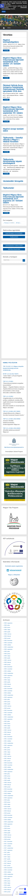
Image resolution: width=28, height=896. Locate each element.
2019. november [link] (8, 791)
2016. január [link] (7, 891)
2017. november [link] (8, 843)
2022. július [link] (7, 721)
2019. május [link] (7, 804)
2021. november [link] (8, 738)
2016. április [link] (7, 885)
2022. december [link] (8, 710)
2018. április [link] (7, 832)
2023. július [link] (7, 699)
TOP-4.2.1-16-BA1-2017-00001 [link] (11, 411)
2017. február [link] (7, 863)
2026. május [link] (7, 629)
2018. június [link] (7, 828)
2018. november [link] (8, 817)
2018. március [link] (7, 835)
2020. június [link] (7, 776)
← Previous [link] (6, 222)
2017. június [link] (7, 854)
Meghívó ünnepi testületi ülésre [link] (13, 130)
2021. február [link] (7, 758)
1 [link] (9, 222)
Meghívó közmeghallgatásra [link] (11, 41)
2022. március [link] (7, 730)
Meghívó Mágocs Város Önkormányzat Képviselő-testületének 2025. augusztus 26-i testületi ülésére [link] (13, 198)
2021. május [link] (7, 752)
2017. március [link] (7, 861)
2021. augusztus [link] (8, 745)
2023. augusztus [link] (8, 697)
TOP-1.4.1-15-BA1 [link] (8, 396)
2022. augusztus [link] (8, 719)
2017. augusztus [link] (8, 850)
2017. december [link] (8, 841)
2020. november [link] (8, 765)
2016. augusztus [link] (8, 876)
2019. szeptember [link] (8, 795)
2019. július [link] (7, 800)
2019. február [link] (7, 811)
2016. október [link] (7, 872)
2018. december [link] (8, 815)
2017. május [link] (7, 856)
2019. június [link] (7, 802)
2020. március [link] (7, 782)
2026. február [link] (7, 636)
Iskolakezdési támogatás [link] (13, 181)
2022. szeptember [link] (8, 717)
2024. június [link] (7, 677)
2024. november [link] (8, 669)
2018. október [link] (7, 819)
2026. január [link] (7, 638)
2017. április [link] (7, 859)
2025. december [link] (8, 640)
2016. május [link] (7, 883)
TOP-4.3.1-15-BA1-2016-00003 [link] (11, 428)
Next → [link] (19, 222)
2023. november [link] (8, 690)
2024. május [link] (7, 679)
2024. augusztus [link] (8, 675)
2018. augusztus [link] (8, 824)
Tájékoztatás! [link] (8, 188)
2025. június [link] (7, 653)
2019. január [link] (7, 813)
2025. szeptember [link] (8, 647)
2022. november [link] (8, 712)
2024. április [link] (7, 682)
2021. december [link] (8, 736)
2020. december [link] (8, 762)
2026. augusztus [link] (8, 623)
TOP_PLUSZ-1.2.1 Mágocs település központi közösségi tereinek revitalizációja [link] (13, 368)
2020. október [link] (7, 767)
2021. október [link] (7, 741)
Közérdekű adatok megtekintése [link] (14, 566)
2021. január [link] (7, 760)
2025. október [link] (7, 644)
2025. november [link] (8, 642)
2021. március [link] (7, 756)
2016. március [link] (7, 887)
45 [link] (16, 222)
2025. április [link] (7, 658)
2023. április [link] (7, 703)
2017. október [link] (7, 845)
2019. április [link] (7, 806)
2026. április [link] (7, 631)
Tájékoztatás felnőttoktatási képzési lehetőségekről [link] (12, 161)
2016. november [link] (8, 869)
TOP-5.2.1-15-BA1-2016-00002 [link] (11, 419)
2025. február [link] (7, 662)
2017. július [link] (7, 852)
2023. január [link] (7, 708)
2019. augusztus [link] (8, 797)
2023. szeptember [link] (8, 695)
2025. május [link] (7, 655)
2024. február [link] (7, 684)
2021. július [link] (7, 747)
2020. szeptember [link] (8, 769)
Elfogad (3, 11)
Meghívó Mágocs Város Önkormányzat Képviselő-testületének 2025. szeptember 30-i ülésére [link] (13, 110)
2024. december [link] (8, 666)
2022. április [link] (7, 727)
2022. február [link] (7, 732)
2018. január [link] (7, 839)
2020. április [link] (7, 780)
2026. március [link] (7, 634)
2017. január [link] (7, 865)
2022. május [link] (7, 725)
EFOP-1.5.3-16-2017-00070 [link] (10, 374)
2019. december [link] (8, 789)
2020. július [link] (7, 773)
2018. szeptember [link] (8, 821)
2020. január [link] (7, 786)
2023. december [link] (8, 688)
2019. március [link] (7, 808)
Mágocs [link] (7, 19)
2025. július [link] (7, 651)
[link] (2, 6)
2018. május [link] (7, 830)
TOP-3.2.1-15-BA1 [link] (8, 381)
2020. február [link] (7, 784)
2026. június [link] (7, 627)
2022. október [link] (7, 714)
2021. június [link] (7, 749)
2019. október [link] (7, 793)
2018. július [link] (7, 826)
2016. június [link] (7, 880)
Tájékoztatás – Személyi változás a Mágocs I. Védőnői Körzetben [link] (13, 139)
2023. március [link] (7, 706)
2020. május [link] (7, 778)
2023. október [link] (7, 693)
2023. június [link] (7, 701)
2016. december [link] (8, 867)
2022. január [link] (7, 734)
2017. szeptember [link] (8, 848)
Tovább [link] (6, 50)
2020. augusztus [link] (8, 771)
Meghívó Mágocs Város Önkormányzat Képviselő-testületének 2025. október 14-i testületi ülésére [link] (13, 62)
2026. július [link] (7, 625)
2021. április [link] (7, 754)
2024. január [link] (7, 686)
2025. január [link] (7, 664)
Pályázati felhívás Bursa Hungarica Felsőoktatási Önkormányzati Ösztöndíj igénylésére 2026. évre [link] (13, 88)
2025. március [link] (7, 660)
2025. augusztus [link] (8, 649)
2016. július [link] (7, 878)
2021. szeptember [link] (8, 743)
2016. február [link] (7, 889)
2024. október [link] (7, 671)
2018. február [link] (7, 837)
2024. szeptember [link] (8, 673)
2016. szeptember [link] (8, 874)
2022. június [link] (7, 723)
